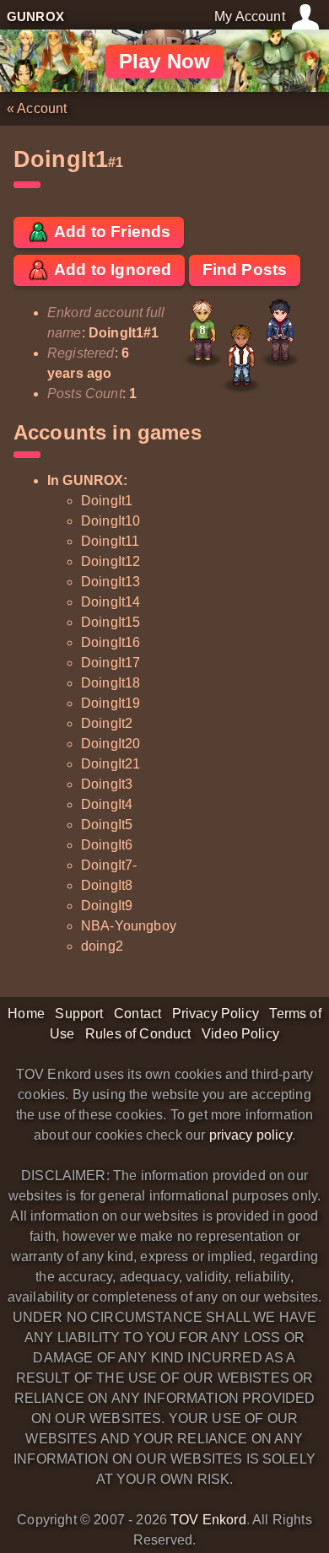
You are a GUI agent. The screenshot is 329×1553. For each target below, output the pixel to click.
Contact (137, 1013)
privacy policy (250, 1135)
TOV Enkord (208, 1520)
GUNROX (35, 16)
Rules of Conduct (138, 1034)
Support (79, 1013)
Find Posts (245, 269)
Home (26, 1013)
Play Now (164, 61)
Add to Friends (110, 231)
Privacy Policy (215, 1013)
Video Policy (240, 1034)
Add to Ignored (111, 269)
